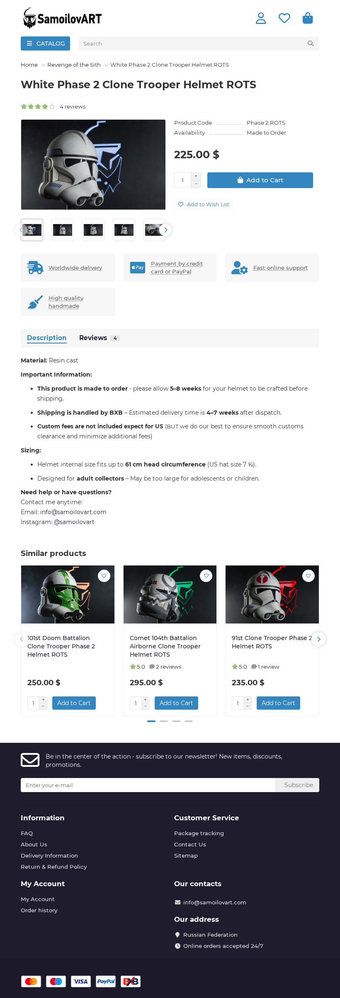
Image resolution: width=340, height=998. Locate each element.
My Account (43, 884)
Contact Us (190, 844)
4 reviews (71, 106)
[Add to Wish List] (104, 576)
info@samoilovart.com (214, 902)
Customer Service (206, 818)
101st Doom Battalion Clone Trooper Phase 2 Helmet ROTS (61, 646)
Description (47, 338)
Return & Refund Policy (54, 866)
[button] (21, 230)
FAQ (27, 833)
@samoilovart (74, 522)
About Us (34, 844)
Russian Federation (210, 934)
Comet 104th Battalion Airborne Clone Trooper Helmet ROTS (165, 646)
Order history (39, 910)
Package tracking (199, 833)
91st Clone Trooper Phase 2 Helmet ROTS (272, 642)
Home (29, 64)
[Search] (310, 43)
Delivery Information (49, 855)
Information (43, 818)
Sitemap (186, 855)
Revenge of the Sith (74, 64)
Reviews (98, 338)
